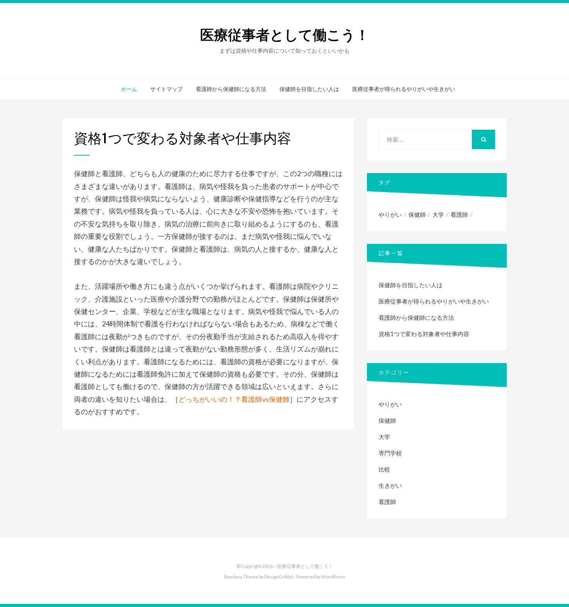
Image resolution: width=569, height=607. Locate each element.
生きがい (390, 485)
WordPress (333, 577)
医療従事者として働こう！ (284, 35)
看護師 (459, 214)
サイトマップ (166, 89)
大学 (438, 214)
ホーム (129, 89)
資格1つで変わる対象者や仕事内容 (424, 333)
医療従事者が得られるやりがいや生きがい (403, 89)
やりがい (390, 214)
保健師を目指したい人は (309, 89)
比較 (384, 469)
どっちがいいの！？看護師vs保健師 (234, 399)
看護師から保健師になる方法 (231, 89)
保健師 (417, 214)
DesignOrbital (278, 577)
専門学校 (390, 452)
